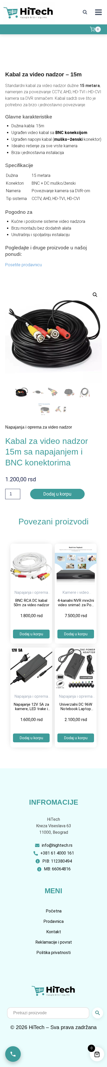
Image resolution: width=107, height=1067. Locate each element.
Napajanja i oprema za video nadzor (38, 427)
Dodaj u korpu (57, 494)
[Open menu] (98, 12)
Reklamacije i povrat (53, 942)
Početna (54, 911)
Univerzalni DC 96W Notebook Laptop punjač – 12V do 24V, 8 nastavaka (76, 711)
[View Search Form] (85, 12)
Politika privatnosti (53, 952)
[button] (95, 294)
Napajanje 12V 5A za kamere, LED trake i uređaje (31, 708)
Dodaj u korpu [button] (31, 634)
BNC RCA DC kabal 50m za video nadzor (31, 602)
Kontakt (53, 931)
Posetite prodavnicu (23, 264)
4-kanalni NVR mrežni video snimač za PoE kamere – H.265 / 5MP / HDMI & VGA (75, 607)
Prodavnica (53, 921)
